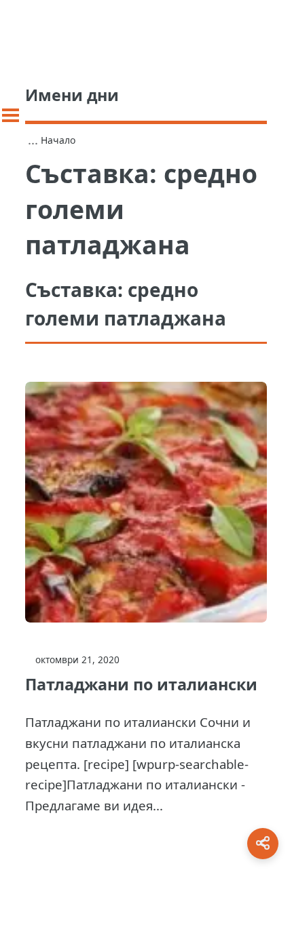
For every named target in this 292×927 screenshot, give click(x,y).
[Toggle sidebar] (10, 115)
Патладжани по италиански (141, 684)
